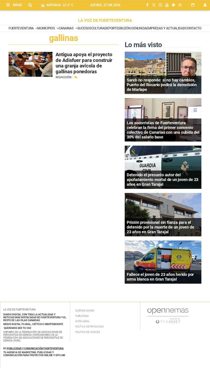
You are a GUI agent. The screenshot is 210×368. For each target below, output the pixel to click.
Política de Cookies (87, 332)
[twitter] (154, 5)
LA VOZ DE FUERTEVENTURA (105, 20)
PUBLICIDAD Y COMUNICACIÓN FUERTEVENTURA (35, 348)
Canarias (66, 28)
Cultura (98, 28)
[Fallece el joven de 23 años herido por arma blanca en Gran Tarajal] (163, 262)
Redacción (64, 77)
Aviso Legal (82, 321)
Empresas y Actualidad (165, 28)
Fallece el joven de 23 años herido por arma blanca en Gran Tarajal (160, 277)
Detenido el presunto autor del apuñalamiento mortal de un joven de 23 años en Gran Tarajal (162, 179)
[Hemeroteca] (192, 5)
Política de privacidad (89, 326)
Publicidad (82, 316)
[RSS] (180, 5)
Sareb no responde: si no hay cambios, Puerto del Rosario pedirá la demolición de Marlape (162, 85)
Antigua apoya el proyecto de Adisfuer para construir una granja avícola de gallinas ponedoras (84, 63)
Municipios (46, 28)
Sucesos (84, 28)
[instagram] (160, 5)
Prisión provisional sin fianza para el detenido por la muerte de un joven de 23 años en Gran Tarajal (160, 227)
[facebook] (147, 5)
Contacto (193, 28)
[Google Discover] (173, 5)
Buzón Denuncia (133, 28)
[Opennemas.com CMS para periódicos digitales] (167, 315)
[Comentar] (75, 77)
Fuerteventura (21, 28)
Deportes (112, 28)
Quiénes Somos (84, 310)
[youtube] (167, 5)
